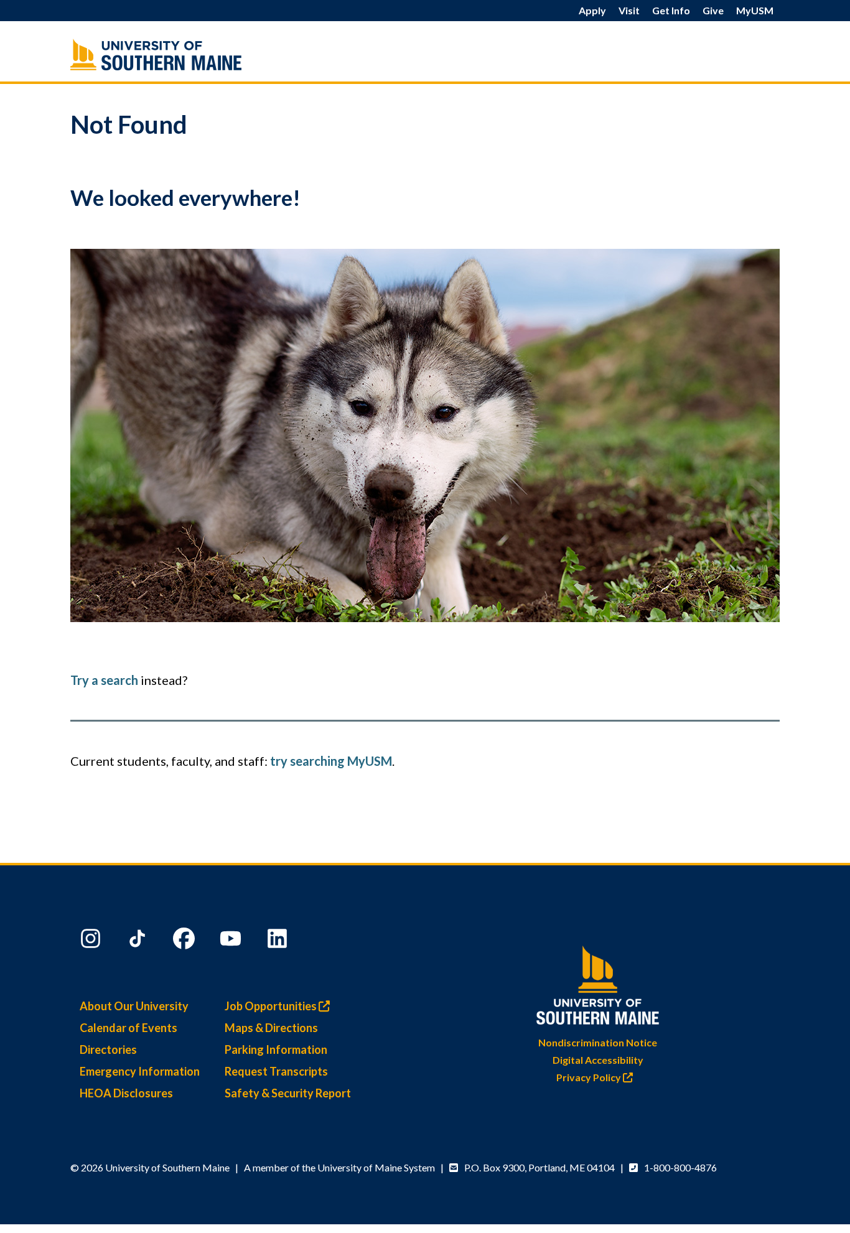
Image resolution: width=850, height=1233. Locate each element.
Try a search (104, 679)
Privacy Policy (589, 1077)
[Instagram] (92, 941)
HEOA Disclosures (126, 1093)
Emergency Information (140, 1071)
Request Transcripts (276, 1071)
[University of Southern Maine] (182, 54)
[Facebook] (185, 941)
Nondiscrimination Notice (597, 1042)
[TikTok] (138, 941)
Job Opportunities (272, 1006)
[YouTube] (232, 941)
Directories (108, 1049)
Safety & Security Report (288, 1093)
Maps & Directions (271, 1028)
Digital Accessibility (598, 1060)
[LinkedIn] (278, 941)
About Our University (134, 1006)
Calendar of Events (128, 1028)
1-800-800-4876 (680, 1167)
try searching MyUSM (331, 760)
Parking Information (276, 1049)
